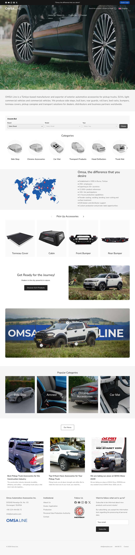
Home (50, 15)
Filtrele (123, 126)
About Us (60, 15)
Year (84, 123)
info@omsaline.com (106, 547)
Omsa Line (14, 547)
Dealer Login (125, 2)
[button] (127, 148)
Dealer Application (50, 506)
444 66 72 (118, 547)
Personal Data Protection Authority (56, 513)
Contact (84, 15)
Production (73, 15)
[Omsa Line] (13, 8)
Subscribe (102, 529)
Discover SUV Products (36, 288)
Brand (9, 123)
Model (47, 123)
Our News (67, 427)
